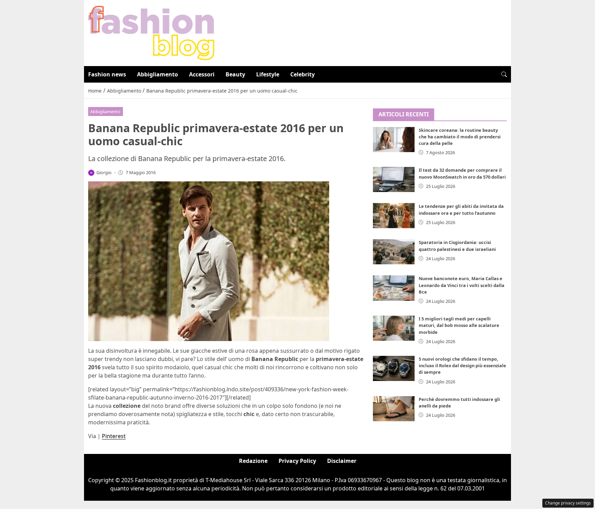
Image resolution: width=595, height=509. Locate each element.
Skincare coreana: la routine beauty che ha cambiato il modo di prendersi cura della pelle (460, 136)
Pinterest (114, 436)
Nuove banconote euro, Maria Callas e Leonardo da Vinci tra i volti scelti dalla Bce (461, 285)
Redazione (253, 461)
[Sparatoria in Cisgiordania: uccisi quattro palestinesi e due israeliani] (394, 251)
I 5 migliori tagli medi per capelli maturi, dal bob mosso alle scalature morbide (459, 325)
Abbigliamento (157, 74)
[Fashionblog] (151, 32)
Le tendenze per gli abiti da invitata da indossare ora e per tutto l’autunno (461, 209)
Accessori (202, 74)
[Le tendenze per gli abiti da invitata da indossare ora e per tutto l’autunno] (394, 215)
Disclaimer (341, 461)
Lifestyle (267, 74)
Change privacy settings (568, 503)
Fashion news (107, 74)
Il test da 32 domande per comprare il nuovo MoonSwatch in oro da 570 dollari (462, 173)
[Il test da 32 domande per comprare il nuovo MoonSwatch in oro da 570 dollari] (394, 179)
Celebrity (302, 74)
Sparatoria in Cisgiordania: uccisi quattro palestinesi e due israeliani (457, 245)
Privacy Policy (297, 461)
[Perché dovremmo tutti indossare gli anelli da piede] (394, 408)
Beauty (235, 74)
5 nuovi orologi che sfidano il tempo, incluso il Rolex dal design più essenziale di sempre (462, 365)
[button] (504, 74)
